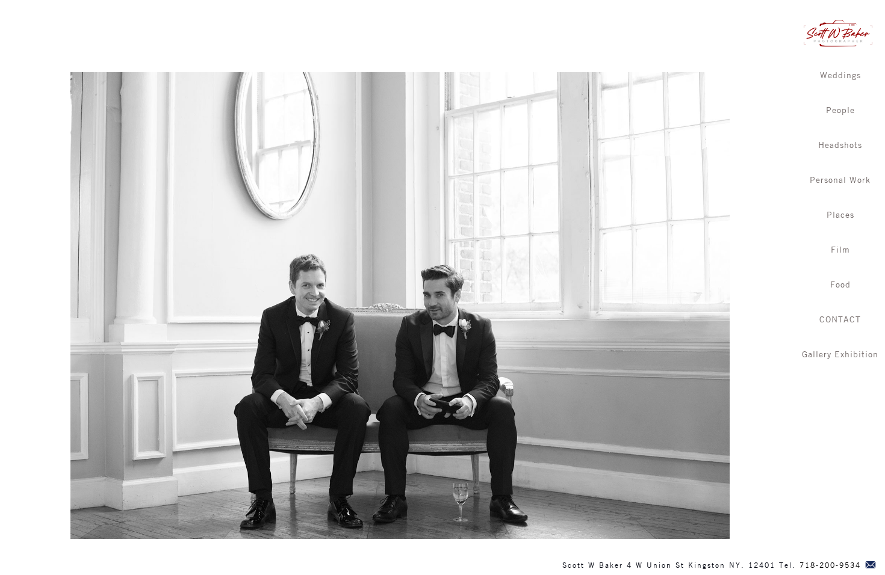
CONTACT (840, 318)
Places (840, 214)
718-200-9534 (830, 565)
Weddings (840, 74)
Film (840, 249)
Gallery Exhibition (840, 353)
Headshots (840, 144)
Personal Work (840, 179)
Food (840, 283)
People (840, 109)
